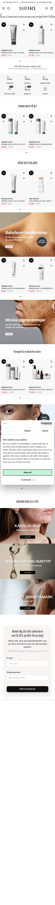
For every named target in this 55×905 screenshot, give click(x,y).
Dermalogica (7, 50)
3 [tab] (45, 16)
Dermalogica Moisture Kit (13, 390)
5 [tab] (51, 16)
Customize (26, 480)
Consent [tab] (10, 431)
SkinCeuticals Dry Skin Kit (41, 390)
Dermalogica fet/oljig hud (13, 144)
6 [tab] (35, 61)
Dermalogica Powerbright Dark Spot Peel (20, 288)
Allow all (27, 472)
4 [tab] (48, 16)
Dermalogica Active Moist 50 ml (16, 201)
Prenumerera (27, 689)
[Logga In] (46, 8)
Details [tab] (27, 431)
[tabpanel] (27, 15)
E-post (10, 658)
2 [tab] (42, 16)
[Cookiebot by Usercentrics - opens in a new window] (41, 423)
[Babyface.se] (27, 8)
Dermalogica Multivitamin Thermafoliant (20, 53)
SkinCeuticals (35, 387)
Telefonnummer (14, 672)
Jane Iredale (34, 199)
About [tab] (45, 431)
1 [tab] (39, 16)
